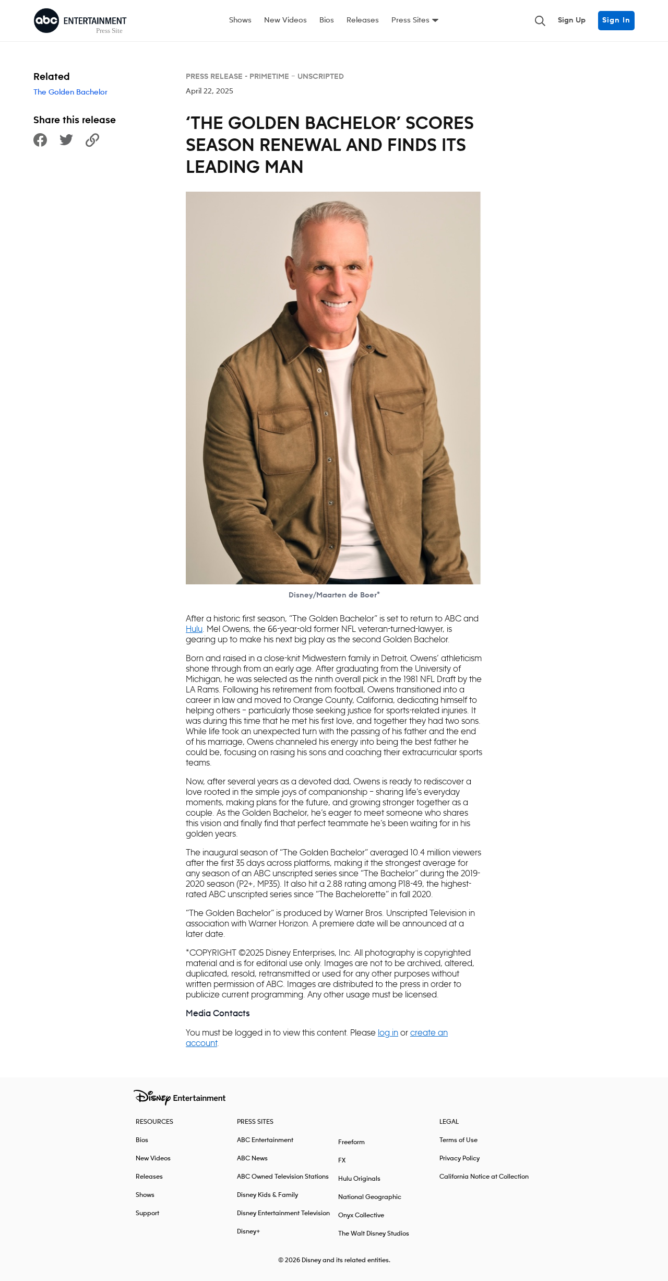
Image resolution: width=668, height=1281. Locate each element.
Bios (326, 20)
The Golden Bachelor (70, 92)
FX (341, 1160)
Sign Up (572, 20)
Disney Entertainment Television (283, 1213)
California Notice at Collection (484, 1176)
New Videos (285, 20)
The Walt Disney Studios (373, 1233)
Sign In (616, 20)
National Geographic (369, 1197)
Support (147, 1213)
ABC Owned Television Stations (283, 1176)
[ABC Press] (80, 21)
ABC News (252, 1158)
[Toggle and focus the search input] (540, 21)
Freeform (351, 1142)
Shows (240, 20)
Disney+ (248, 1231)
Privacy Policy (459, 1158)
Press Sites (410, 20)
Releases (363, 20)
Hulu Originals (359, 1179)
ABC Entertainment (265, 1140)
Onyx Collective (361, 1215)
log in (388, 1032)
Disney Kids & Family (267, 1195)
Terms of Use (458, 1140)
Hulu (194, 629)
